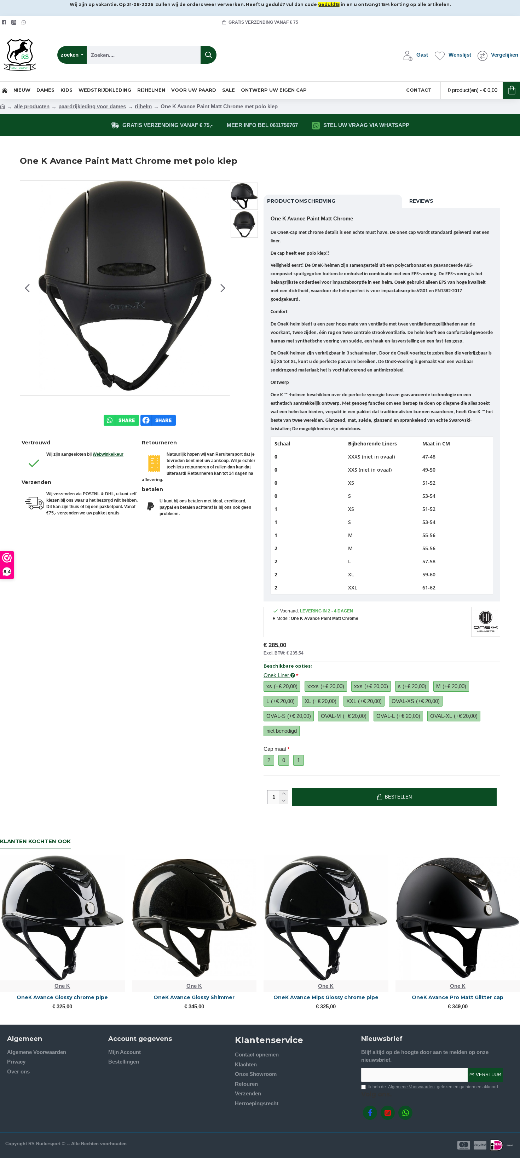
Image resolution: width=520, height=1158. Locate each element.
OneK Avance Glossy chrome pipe (62, 997)
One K (62, 986)
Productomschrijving (301, 201)
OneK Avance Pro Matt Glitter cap (457, 997)
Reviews (421, 201)
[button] (27, 288)
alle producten (32, 106)
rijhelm (143, 106)
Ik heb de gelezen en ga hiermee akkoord (433, 1086)
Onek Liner (277, 675)
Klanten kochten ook (35, 841)
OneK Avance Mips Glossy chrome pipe (326, 997)
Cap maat (275, 749)
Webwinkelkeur (108, 454)
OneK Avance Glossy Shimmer (194, 997)
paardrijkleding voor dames (92, 106)
